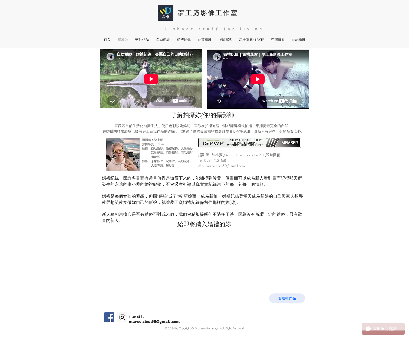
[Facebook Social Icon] (109, 317)
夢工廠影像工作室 (208, 12)
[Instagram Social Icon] (122, 317)
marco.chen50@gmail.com (225, 165)
